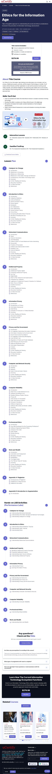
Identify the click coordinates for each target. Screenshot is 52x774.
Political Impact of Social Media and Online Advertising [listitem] (25, 241)
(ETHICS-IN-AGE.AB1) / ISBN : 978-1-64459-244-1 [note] (16, 29)
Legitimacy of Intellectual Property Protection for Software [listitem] (26, 281)
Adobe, (21, 754)
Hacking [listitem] (13, 367)
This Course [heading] (11, 79)
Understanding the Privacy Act (19, 579)
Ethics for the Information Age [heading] (23, 17)
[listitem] (21, 5)
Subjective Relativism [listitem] (16, 198)
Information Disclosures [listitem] (17, 307)
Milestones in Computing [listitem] (17, 172)
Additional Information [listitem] (16, 483)
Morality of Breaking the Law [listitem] (18, 215)
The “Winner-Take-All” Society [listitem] (19, 461)
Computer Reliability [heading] (15, 387)
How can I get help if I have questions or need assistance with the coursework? (21, 667)
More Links (31, 750)
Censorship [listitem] (14, 243)
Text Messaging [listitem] (15, 239)
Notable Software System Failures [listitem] (19, 395)
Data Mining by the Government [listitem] (19, 341)
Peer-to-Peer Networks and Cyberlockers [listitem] (21, 277)
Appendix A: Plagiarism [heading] (16, 477)
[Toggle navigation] (50, 1)
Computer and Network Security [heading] (19, 363)
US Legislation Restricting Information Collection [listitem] (23, 331)
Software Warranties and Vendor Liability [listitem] (21, 405)
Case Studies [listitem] (14, 431)
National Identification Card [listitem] (18, 343)
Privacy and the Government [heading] (18, 327)
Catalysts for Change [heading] (16, 168)
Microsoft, (17, 753)
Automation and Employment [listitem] (18, 454)
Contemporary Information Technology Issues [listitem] (23, 177)
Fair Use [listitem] (13, 274)
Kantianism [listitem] (13, 205)
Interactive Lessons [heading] (17, 135)
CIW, (12, 754)
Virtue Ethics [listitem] (14, 212)
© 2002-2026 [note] (13, 762)
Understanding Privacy (17, 566)
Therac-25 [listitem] (13, 397)
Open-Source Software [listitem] (17, 283)
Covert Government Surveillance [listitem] (19, 334)
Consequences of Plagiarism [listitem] (18, 479)
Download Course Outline (12, 154)
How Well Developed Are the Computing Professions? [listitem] (25, 426)
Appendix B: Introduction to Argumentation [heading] (23, 491)
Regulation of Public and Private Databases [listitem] (22, 340)
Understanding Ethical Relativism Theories (22, 526)
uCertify (11, 5)
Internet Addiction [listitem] (15, 250)
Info (6, 736)
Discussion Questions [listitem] (16, 182)
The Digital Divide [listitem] (15, 459)
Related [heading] (10, 702)
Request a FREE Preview (26, 72)
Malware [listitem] (13, 369)
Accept (12, 771)
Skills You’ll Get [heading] (9, 96)
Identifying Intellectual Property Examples (22, 550)
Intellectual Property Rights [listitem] (18, 270)
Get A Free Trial (8, 37)
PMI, (15, 754)
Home (5, 5)
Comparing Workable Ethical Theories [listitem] (20, 213)
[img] (10, 717)
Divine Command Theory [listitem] (17, 201)
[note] (5, 31)
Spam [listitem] (12, 236)
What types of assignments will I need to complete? (18, 661)
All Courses (26, 705)
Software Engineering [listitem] (16, 404)
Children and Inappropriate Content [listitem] (20, 246)
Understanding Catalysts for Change (21, 516)
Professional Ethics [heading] (15, 422)
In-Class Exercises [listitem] (15, 184)
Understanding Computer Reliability (21, 601)
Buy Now (36, 58)
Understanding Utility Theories (19, 528)
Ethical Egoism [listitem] (14, 203)
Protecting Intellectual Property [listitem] (19, 272)
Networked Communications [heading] (18, 232)
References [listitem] (14, 186)
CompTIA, (8, 754)
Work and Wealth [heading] (14, 450)
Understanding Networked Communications (23, 540)
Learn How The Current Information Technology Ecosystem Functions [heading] (26, 678)
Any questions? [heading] (26, 634)
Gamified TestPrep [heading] (17, 146)
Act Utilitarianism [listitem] (15, 207)
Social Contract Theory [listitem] (17, 210)
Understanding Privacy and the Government (23, 581)
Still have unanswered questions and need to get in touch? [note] (26, 639)
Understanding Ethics (17, 530)
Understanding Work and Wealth (20, 622)
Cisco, (3, 754)
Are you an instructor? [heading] (26, 64)
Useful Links (31, 747)
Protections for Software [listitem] (17, 279)
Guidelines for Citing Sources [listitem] (18, 481)
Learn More (33, 768)
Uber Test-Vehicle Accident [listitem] (18, 400)
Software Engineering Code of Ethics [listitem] (20, 428)
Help (48, 771)
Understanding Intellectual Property (21, 555)
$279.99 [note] (26, 690)
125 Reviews (12, 34)
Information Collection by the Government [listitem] (22, 333)
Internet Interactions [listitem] (16, 238)
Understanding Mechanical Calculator (21, 513)
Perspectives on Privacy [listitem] (17, 305)
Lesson (10, 161)
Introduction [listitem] (14, 170)
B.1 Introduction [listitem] (15, 493)
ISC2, (17, 754)
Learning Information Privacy (19, 567)
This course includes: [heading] (19, 46)
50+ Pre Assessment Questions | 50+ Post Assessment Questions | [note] (27, 148)
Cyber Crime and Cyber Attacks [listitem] (19, 371)
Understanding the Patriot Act (19, 578)
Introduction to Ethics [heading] (16, 194)
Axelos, (4, 756)
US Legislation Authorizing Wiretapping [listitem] (21, 336)
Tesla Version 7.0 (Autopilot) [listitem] (18, 398)
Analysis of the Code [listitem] (16, 429)
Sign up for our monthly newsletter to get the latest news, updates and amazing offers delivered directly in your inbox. (38, 754)
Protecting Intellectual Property (20, 552)
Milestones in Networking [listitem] (17, 174)
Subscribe (44, 758)
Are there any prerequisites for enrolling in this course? (19, 650)
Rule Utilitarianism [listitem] (15, 208)
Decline (6, 771)
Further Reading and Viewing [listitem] (18, 181)
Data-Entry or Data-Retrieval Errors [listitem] (20, 391)
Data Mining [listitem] (14, 309)
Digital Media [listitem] (14, 276)
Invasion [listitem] (13, 347)
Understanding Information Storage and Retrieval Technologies (28, 514)
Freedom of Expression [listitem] (17, 245)
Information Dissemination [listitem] (17, 345)
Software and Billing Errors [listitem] (18, 393)
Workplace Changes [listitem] (16, 455)
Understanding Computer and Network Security (24, 591)
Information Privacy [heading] (15, 301)
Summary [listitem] (13, 179)
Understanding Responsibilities (19, 612)
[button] (23, 740)
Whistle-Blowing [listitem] (15, 433)
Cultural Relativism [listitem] (15, 200)
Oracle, (22, 753)
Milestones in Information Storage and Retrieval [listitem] (23, 175)
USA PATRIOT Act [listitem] (15, 338)
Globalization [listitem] (14, 457)
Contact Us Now (26, 643)
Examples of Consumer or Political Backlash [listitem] (22, 310)
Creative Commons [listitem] (16, 284)
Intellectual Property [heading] (15, 267)
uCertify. (11, 762)
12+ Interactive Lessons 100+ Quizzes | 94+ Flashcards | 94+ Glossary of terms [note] (29, 138)
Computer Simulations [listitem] (16, 402)
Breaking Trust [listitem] (14, 248)
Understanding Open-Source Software (21, 554)
